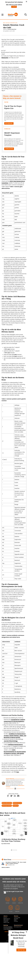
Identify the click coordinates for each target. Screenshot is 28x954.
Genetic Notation (17, 803)
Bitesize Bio (5, 58)
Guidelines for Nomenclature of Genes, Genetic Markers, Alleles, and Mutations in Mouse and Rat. (15, 735)
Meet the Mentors (7, 918)
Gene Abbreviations (7, 803)
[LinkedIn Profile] (15, 789)
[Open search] (25, 15)
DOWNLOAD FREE (9, 148)
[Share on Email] (18, 796)
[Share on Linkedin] (14, 796)
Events (15, 920)
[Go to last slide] (2, 833)
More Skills (16, 918)
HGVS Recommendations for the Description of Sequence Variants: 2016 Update (15, 751)
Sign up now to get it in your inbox (13, 891)
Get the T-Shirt (6, 922)
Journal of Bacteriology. (11, 741)
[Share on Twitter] (11, 796)
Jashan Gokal (6, 843)
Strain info (15, 805)
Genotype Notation (6, 805)
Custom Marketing (7, 929)
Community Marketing (8, 928)
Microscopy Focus (17, 926)
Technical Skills (17, 917)
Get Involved (6, 920)
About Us (5, 917)
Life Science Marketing (8, 926)
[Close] (26, 932)
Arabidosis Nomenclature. (15, 744)
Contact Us (6, 921)
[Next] (26, 833)
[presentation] (14, 827)
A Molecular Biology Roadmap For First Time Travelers (13, 840)
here (17, 772)
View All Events (6, 867)
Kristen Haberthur (12, 29)
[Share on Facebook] (8, 796)
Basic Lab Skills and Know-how (10, 22)
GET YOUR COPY (9, 123)
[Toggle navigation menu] (2, 15)
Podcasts (16, 921)
